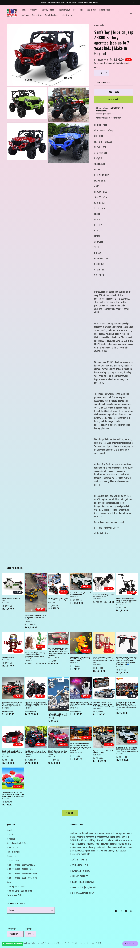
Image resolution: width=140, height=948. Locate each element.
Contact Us (11, 839)
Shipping (109, 63)
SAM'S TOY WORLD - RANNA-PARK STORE (22, 873)
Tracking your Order (15, 895)
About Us (10, 834)
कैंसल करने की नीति (96, 943)
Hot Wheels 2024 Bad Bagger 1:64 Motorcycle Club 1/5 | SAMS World (57, 715)
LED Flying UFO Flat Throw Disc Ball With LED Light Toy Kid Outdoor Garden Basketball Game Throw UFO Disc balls (13, 794)
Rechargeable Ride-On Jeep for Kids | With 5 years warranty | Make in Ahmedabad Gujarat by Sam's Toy (12, 704)
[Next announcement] (133, 2)
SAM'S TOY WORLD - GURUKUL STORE (20, 869)
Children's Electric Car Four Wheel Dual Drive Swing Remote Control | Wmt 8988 (57, 752)
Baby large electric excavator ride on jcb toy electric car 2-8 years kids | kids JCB (35, 617)
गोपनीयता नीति (55, 943)
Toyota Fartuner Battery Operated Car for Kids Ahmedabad (81, 593)
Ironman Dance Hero (8, 657)
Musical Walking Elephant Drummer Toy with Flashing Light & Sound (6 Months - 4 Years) (80, 658)
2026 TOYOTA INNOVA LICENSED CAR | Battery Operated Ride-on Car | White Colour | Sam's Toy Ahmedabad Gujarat (127, 749)
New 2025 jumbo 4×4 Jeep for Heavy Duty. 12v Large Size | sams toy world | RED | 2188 (35, 752)
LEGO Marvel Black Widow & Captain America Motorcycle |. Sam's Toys (58, 599)
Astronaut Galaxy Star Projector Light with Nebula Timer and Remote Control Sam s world (81, 704)
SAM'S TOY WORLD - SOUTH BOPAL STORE (22, 878)
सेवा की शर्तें (65, 943)
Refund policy (12, 856)
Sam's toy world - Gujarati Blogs (19, 891)
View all (69, 812)
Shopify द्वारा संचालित (29, 943)
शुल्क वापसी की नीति (43, 943)
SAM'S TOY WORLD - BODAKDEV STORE (21, 865)
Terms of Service (13, 852)
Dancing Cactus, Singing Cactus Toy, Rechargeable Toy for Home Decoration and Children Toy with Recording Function (35, 655)
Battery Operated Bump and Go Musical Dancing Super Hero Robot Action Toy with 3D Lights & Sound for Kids (103, 659)
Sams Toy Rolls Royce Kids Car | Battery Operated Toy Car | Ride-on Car (12, 752)
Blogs (9, 882)
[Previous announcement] (7, 2)
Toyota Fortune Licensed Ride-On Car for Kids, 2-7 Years (103, 751)
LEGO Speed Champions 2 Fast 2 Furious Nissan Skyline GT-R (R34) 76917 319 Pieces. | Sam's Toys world (103, 704)
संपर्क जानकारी (84, 943)
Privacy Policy (12, 847)
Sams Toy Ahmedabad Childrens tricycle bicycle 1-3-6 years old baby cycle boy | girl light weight (126, 600)
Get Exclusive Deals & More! (17, 843)
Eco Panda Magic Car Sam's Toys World (11, 599)
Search (9, 830)
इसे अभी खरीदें (114, 99)
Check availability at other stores (109, 118)
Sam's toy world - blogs (16, 886)
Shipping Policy (13, 860)
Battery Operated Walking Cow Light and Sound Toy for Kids (103, 595)
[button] (34, 10)
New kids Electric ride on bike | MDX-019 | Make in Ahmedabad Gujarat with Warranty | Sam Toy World (36, 704)
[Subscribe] (52, 910)
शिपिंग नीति (74, 943)
